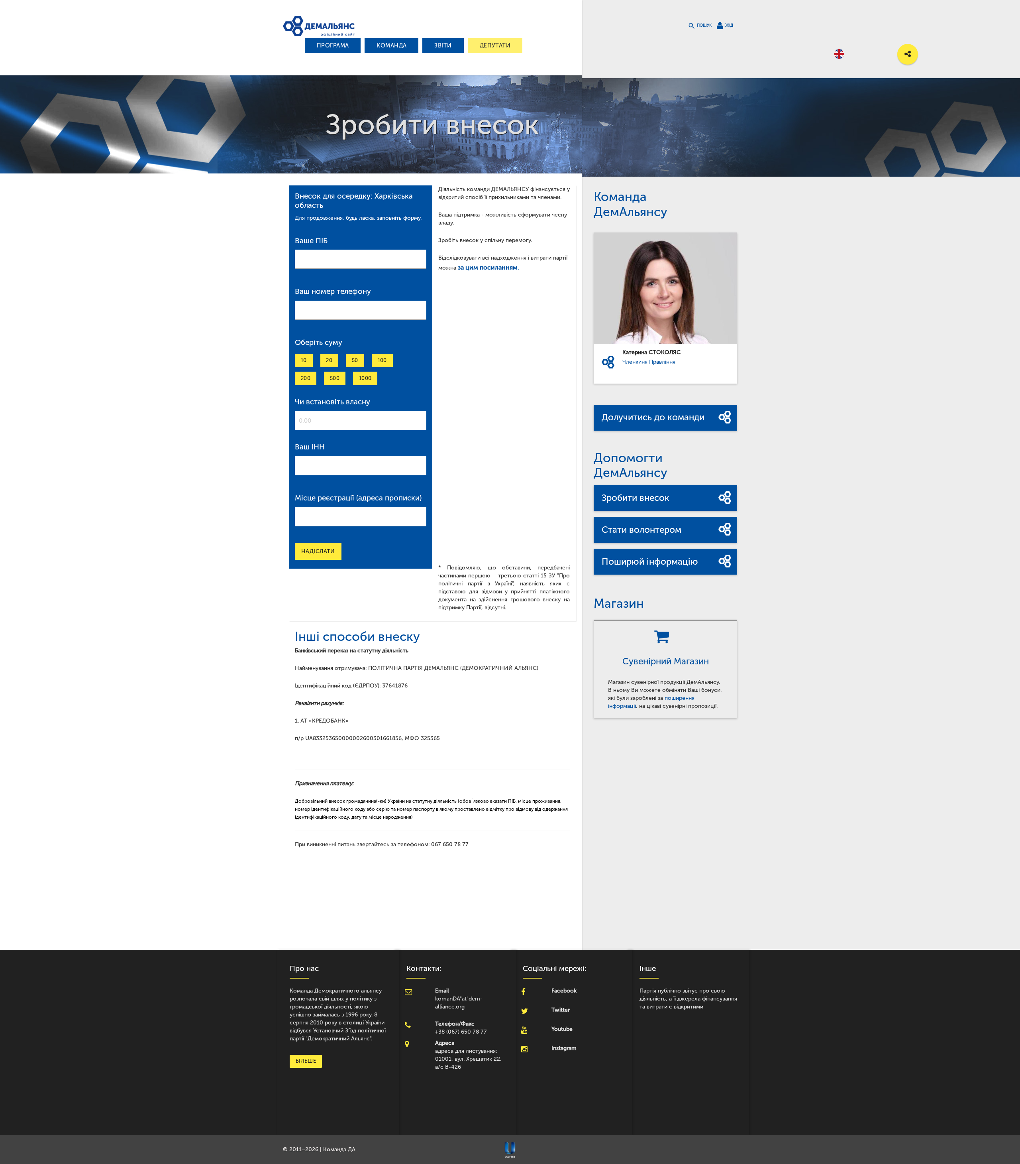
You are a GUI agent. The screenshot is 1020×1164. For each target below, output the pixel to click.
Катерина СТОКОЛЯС (651, 352)
